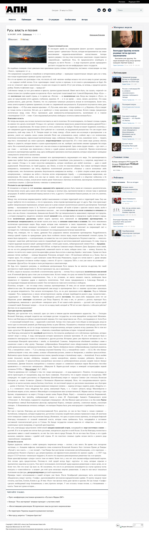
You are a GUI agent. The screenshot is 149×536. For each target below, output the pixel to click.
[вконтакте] (99, 10)
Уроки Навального (129, 199)
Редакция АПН (134, 2)
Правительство (127, 167)
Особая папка (70, 19)
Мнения (40, 19)
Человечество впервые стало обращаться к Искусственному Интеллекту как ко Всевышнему (131, 132)
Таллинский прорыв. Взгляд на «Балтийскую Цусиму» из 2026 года (130, 79)
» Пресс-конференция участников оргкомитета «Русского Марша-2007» (35, 497)
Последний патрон (129, 104)
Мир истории (30, 369)
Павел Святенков (118, 65)
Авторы (85, 19)
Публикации (26, 19)
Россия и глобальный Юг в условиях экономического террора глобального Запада (131, 93)
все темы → (117, 170)
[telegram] (104, 10)
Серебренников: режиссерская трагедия (131, 232)
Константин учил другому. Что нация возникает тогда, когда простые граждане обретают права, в (127, 60)
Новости (12, 19)
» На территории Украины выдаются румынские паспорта (30, 511)
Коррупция (124, 164)
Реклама (122, 2)
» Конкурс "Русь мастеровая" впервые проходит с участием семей (33, 501)
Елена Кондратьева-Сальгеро (131, 107)
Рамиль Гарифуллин (128, 100)
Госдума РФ (133, 162)
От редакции (54, 19)
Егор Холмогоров (127, 192)
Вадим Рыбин (126, 84)
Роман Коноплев (127, 148)
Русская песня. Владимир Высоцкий (129, 144)
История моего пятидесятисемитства (130, 188)
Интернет (115, 164)
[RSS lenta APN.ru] (109, 10)
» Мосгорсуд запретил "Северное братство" (24, 515)
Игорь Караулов (127, 236)
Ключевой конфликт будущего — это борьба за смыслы (131, 118)
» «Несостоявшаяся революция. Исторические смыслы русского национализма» (39, 506)
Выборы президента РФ (120, 162)
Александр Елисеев (97, 35)
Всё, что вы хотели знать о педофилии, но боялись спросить (131, 210)
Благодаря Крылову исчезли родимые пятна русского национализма (126, 53)
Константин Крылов (119, 215)
